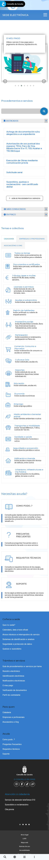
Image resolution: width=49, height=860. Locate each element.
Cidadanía (7, 712)
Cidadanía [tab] (9, 239)
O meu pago (8, 685)
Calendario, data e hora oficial (15, 629)
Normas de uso (24, 846)
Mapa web (24, 842)
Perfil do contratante (11, 695)
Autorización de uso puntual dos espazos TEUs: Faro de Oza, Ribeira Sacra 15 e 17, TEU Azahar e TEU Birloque (24, 147)
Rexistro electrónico (11, 671)
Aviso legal (24, 835)
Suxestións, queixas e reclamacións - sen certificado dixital (22, 184)
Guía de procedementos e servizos (26, 198)
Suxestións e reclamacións (16, 804)
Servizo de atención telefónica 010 (20, 799)
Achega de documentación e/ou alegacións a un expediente (23, 133)
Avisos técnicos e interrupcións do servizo (21, 634)
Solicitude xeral (14, 172)
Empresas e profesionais (13, 717)
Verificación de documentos (15, 690)
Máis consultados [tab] (16, 209)
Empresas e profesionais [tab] (32, 239)
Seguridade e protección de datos (17, 644)
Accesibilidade (24, 850)
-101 (43, 809)
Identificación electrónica (13, 675)
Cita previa (9, 809)
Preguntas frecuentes (12, 744)
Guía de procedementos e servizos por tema (22, 666)
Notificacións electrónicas (14, 680)
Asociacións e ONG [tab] (13, 245)
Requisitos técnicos (11, 749)
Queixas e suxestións (12, 648)
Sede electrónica (16, 15)
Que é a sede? (9, 625)
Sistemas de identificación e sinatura (18, 639)
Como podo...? (9, 739)
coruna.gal (8, 4)
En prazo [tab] (11, 214)
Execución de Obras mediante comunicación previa (22, 161)
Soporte (6, 753)
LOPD (24, 839)
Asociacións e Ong (11, 722)
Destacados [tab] (11, 120)
